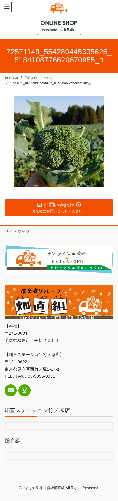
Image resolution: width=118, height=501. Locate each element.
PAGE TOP (109, 480)
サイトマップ (17, 231)
